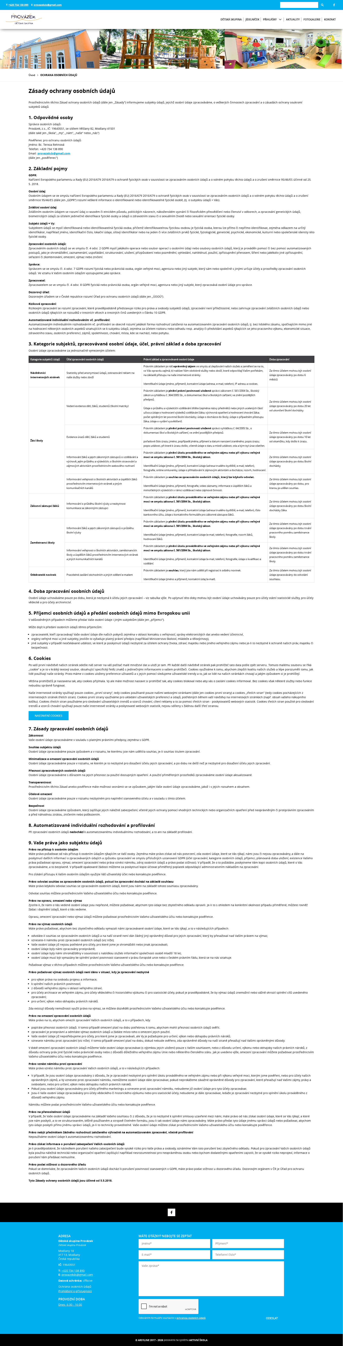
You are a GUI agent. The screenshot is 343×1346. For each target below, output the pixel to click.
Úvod (32, 75)
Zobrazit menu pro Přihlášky (280, 19)
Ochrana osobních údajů (74, 1286)
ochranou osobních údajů (191, 1318)
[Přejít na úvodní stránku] (30, 19)
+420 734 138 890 (18, 5)
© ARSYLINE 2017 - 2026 (149, 1340)
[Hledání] (299, 5)
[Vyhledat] (322, 5)
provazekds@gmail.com (48, 5)
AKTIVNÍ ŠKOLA (198, 1340)
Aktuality (293, 19)
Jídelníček (252, 19)
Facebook (334, 5)
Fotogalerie (311, 19)
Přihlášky (270, 19)
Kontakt (330, 19)
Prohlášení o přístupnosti (75, 1291)
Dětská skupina (231, 19)
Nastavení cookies (48, 715)
